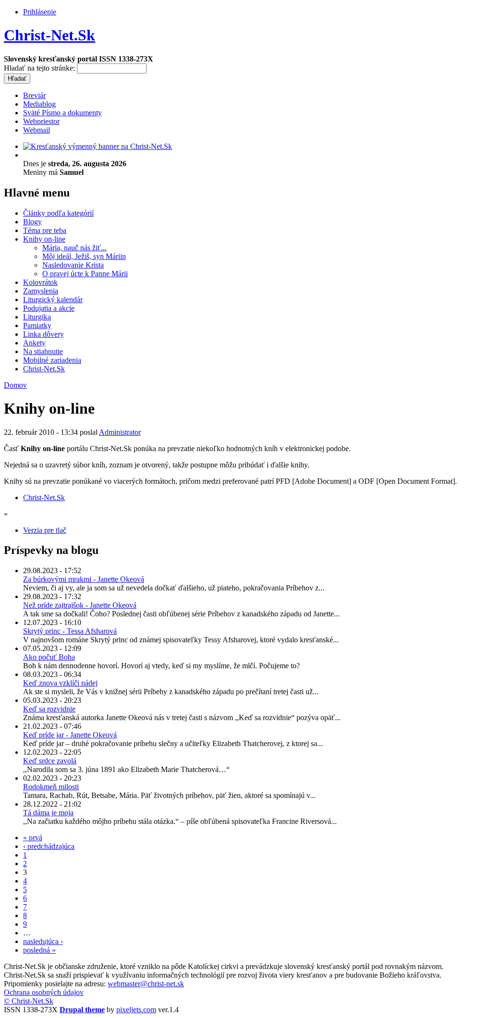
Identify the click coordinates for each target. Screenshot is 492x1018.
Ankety (34, 343)
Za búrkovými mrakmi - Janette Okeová (83, 579)
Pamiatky (37, 325)
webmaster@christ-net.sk (146, 984)
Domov (15, 385)
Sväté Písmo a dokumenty (62, 113)
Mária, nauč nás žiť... (74, 248)
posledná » (39, 950)
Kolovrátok (40, 282)
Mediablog (39, 104)
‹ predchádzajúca (48, 846)
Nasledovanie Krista (73, 265)
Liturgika (37, 317)
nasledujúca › (43, 941)
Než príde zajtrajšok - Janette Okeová (79, 605)
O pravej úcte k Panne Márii (85, 274)
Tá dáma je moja (48, 813)
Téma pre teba (44, 230)
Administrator (120, 432)
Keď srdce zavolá (49, 761)
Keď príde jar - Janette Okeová (70, 735)
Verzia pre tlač (44, 530)
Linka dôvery (43, 334)
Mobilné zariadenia (52, 360)
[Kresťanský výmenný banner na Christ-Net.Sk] (97, 146)
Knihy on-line (44, 239)
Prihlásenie (39, 12)
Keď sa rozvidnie (49, 709)
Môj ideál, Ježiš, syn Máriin (84, 256)
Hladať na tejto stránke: (40, 68)
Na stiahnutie (43, 351)
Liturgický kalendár (53, 299)
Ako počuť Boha (49, 657)
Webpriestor (41, 121)
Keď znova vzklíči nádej (60, 683)
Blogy (32, 222)
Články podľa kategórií (58, 213)
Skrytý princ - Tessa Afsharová (70, 631)
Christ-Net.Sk (49, 35)
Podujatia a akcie (48, 308)
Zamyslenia (40, 291)
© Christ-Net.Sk (28, 1001)
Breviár (34, 95)
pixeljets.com (136, 1010)
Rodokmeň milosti (51, 787)
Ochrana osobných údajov (44, 992)
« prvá (32, 838)
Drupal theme (82, 1010)
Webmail (36, 130)
